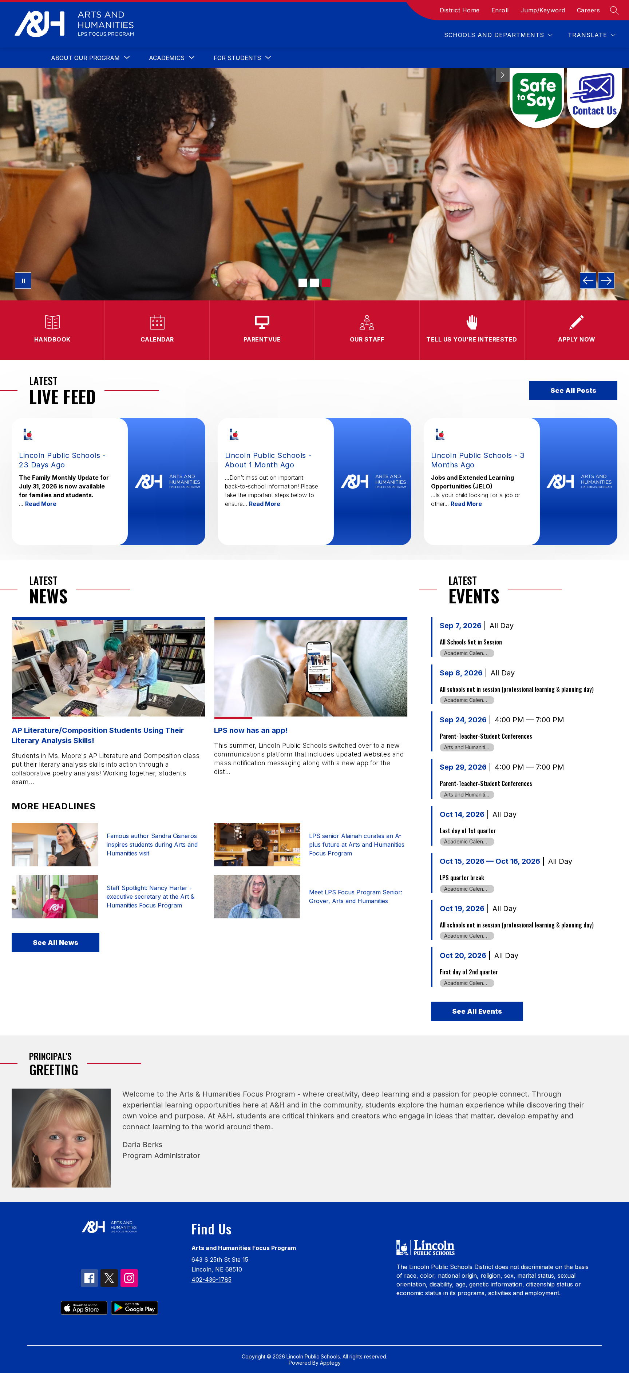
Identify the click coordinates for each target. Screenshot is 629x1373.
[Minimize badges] (503, 75)
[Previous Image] (588, 280)
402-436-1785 (211, 1279)
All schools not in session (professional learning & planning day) (517, 689)
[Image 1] (302, 283)
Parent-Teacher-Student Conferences (486, 736)
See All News (55, 942)
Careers (588, 10)
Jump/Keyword (543, 10)
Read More (40, 503)
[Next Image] (606, 280)
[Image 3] (326, 283)
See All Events (477, 1011)
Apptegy (330, 1363)
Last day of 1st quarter (468, 830)
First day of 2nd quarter (469, 971)
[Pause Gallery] (23, 280)
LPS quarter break (462, 877)
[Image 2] (314, 283)
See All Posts (573, 390)
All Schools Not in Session (471, 642)
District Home (460, 10)
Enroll (500, 10)
